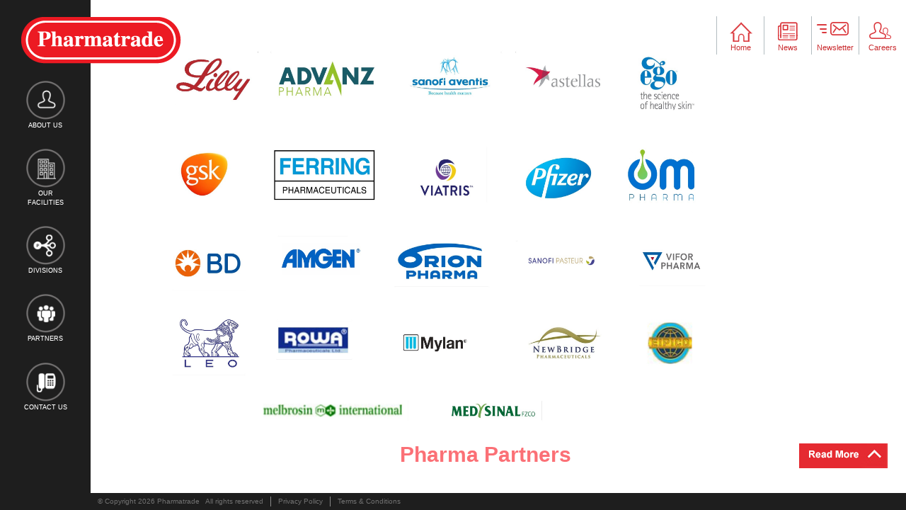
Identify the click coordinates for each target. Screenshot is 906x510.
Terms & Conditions (369, 501)
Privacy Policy (300, 501)
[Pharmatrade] (101, 40)
